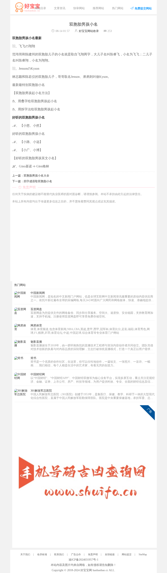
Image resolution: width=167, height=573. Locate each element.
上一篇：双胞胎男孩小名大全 (30, 175)
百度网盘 (36, 309)
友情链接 (110, 554)
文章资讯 (59, 8)
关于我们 (25, 554)
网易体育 (36, 325)
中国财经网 (38, 374)
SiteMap (143, 554)
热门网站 (117, 8)
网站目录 (40, 8)
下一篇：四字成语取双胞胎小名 (32, 181)
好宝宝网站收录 (89, 31)
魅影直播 (36, 341)
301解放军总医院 (41, 390)
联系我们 (59, 554)
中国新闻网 (38, 292)
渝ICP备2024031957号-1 (83, 559)
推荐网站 (98, 8)
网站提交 (127, 554)
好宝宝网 (86, 570)
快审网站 (79, 8)
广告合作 (76, 554)
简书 (33, 358)
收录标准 (42, 554)
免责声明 (93, 554)
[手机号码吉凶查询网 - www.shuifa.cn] (84, 475)
